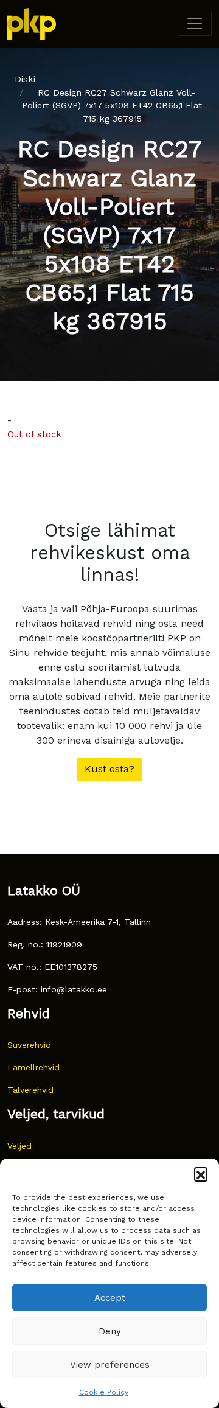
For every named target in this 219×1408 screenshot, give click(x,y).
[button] (201, 1174)
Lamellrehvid (33, 1067)
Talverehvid (30, 1090)
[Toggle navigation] (195, 24)
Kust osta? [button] (109, 769)
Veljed (19, 1146)
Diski (25, 79)
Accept (109, 1297)
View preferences (110, 1364)
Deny (110, 1331)
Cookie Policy (103, 1392)
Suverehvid (29, 1045)
